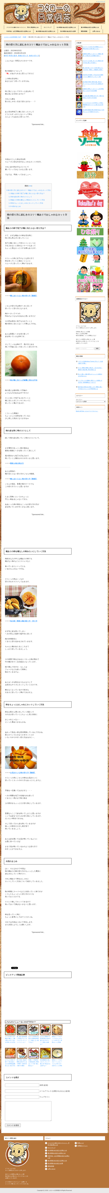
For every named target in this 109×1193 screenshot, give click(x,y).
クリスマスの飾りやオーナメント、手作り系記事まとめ (23, 27)
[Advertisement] (37, 140)
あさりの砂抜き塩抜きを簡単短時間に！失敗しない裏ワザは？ (33, 1039)
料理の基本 (13, 56)
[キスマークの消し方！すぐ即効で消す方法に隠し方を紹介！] (79, 65)
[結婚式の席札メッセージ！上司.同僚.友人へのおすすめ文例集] (79, 93)
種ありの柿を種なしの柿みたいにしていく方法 (27, 200)
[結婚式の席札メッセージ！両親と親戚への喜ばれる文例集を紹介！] (79, 58)
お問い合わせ (96, 31)
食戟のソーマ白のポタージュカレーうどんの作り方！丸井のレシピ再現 (57, 1062)
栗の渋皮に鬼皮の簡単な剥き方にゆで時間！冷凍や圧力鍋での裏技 (22, 1062)
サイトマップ (47, 27)
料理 (6, 56)
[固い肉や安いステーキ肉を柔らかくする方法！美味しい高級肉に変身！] (79, 72)
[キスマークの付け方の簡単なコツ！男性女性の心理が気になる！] (79, 51)
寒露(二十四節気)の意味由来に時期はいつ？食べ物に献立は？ (33, 1062)
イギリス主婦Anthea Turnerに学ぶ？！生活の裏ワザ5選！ (90, 362)
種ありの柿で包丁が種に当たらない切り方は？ (27, 193)
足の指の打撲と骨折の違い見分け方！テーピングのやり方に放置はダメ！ (93, 83)
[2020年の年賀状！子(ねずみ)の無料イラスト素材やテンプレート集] (79, 79)
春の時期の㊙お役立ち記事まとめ (45, 31)
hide (30, 186)
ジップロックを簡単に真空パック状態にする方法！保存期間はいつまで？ (90, 381)
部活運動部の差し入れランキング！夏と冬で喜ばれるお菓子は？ (45, 1062)
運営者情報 (84, 31)
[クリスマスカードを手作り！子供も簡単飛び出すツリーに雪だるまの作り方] (79, 107)
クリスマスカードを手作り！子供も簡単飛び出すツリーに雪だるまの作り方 (93, 104)
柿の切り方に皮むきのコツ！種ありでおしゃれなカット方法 (28, 190)
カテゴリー (79, 399)
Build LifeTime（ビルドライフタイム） (87, 411)
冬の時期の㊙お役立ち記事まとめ (66, 27)
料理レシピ (80, 1143)
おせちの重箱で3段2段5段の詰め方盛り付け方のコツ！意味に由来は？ (45, 1040)
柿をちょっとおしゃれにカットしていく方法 (26, 203)
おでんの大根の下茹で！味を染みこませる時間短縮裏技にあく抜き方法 (10, 1062)
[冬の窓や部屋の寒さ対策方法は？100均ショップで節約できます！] (79, 114)
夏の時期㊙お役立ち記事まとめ (90, 27)
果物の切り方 (23, 56)
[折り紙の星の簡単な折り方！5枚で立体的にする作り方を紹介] (79, 100)
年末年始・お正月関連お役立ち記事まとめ (18, 31)
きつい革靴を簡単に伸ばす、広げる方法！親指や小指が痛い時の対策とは (90, 368)
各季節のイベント (82, 1146)
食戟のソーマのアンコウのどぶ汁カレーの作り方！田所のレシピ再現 (57, 1039)
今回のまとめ (15, 206)
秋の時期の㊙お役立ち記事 (68, 31)
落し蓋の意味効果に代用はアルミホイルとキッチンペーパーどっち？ (22, 1039)
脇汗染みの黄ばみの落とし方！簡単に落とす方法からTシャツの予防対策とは (90, 388)
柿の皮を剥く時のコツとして (20, 197)
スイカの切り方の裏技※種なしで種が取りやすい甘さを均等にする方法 (10, 1039)
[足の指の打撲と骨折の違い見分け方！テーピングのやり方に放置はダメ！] (79, 86)
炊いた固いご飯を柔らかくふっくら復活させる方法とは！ (90, 375)
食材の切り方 (34, 56)
